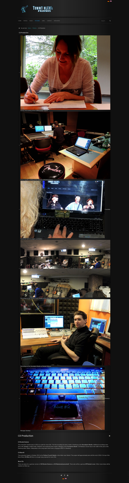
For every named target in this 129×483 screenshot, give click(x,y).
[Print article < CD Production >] (109, 435)
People (25, 20)
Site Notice (57, 20)
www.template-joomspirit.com (128, 476)
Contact (49, 20)
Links (43, 20)
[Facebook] (64, 475)
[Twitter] (61, 475)
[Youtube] (67, 475)
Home (19, 20)
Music (31, 20)
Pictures (37, 20)
